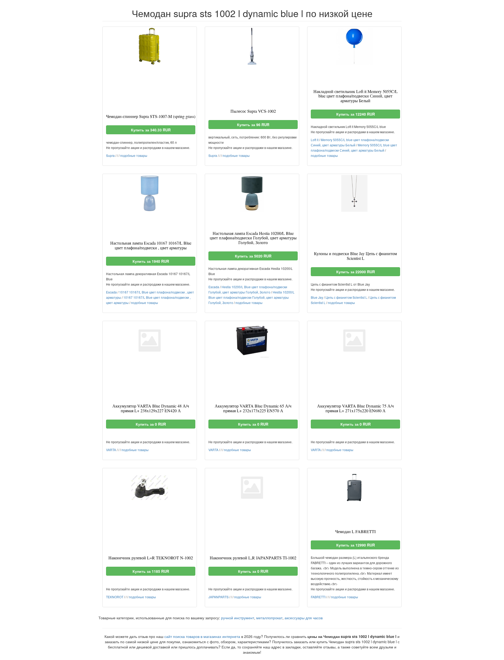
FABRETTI (318, 597)
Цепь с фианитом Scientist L (346, 297)
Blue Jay (317, 297)
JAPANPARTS (218, 597)
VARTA (111, 449)
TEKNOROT (114, 597)
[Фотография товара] (150, 46)
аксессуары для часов (304, 617)
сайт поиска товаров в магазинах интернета (202, 636)
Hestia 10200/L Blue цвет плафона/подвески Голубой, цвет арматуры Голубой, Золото (251, 297)
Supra (110, 155)
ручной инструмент (237, 617)
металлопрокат (269, 617)
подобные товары (133, 155)
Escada (111, 292)
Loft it (314, 139)
